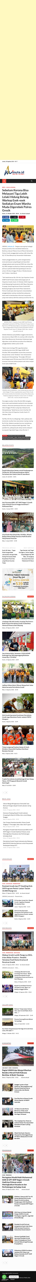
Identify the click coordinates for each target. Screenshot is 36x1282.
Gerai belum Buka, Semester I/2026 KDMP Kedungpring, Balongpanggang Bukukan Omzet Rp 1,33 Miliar (16, 655)
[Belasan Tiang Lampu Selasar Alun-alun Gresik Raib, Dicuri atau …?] (7, 1009)
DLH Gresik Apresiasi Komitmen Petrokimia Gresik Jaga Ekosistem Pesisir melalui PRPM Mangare (16, 717)
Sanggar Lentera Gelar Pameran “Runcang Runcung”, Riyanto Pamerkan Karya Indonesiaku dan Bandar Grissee (23, 1088)
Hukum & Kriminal (10, 187)
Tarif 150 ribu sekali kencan (22, 437)
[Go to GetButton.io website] (4, 1280)
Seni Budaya (17, 952)
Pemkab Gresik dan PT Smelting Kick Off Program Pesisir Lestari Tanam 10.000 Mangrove (17, 888)
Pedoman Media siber (24, 1277)
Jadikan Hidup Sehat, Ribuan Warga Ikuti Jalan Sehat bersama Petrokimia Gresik (17, 686)
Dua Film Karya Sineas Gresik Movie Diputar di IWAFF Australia (23, 1100)
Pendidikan (9, 1175)
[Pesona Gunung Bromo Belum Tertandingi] (7, 1019)
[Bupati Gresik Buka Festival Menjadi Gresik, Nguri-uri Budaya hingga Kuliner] (7, 986)
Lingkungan (9, 883)
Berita (3, 187)
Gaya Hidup (5, 1067)
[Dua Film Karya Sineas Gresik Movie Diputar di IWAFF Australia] (7, 1098)
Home (3, 883)
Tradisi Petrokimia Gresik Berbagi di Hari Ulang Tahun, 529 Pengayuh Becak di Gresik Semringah (18, 781)
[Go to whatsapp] (4, 1277)
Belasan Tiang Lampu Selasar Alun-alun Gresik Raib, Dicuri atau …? (23, 1010)
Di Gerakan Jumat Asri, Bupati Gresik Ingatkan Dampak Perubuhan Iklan (23, 902)
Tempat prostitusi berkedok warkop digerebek (16, 439)
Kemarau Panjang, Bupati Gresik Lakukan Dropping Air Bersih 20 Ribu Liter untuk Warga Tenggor (17, 815)
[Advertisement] (18, 80)
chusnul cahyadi (26, 213)
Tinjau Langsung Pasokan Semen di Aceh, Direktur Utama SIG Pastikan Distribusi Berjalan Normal (15, 749)
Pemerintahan (16, 883)
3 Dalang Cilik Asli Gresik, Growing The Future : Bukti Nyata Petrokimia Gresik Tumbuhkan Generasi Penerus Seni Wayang (17, 623)
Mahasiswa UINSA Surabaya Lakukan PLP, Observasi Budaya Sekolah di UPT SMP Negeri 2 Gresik (23, 1253)
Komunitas (15, 1067)
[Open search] (31, 181)
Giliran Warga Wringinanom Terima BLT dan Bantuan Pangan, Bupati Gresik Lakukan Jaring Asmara (17, 806)
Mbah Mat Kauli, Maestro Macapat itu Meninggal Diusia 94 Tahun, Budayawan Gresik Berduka (23, 1135)
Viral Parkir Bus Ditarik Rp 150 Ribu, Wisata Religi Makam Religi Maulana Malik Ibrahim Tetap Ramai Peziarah (17, 536)
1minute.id (10, 246)
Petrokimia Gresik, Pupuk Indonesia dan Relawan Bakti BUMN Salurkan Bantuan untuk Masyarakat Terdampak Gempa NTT (18, 843)
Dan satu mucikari (8, 437)
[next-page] (6, 792)
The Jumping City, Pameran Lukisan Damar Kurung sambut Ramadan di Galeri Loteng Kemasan (23, 1123)
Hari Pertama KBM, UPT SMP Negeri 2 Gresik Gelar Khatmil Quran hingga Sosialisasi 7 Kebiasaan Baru (17, 504)
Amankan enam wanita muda (16, 435)
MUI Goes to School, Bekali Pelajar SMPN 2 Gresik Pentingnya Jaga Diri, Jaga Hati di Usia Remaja (23, 1214)
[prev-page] (3, 792)
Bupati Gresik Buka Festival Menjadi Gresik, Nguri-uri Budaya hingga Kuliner (22, 987)
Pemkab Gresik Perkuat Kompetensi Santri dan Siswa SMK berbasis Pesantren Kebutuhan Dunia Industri (23, 1227)
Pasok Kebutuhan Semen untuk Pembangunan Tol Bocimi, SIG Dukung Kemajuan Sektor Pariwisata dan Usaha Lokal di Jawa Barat (17, 472)
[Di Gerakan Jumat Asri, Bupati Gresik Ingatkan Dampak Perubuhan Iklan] (7, 900)
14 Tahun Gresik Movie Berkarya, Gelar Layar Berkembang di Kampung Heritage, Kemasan (22, 1111)
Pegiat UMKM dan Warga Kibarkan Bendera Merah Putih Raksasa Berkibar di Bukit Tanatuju (16, 1072)
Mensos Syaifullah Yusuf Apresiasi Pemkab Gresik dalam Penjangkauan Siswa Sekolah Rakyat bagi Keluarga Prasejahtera (23, 1240)
